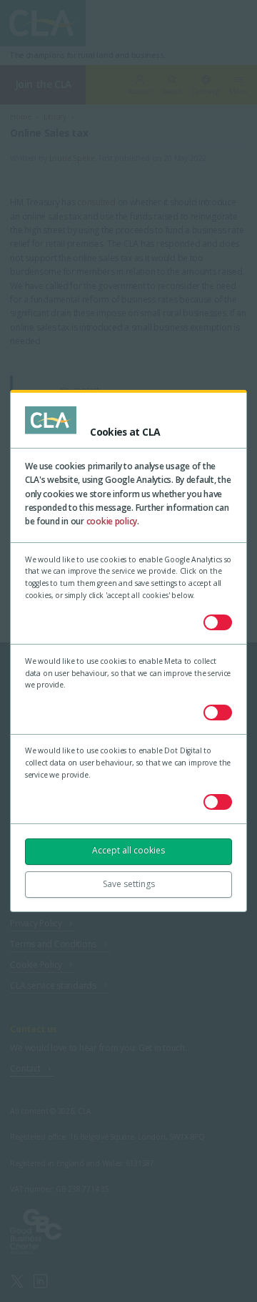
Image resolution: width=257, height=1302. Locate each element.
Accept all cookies (128, 850)
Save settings (129, 884)
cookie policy (112, 521)
